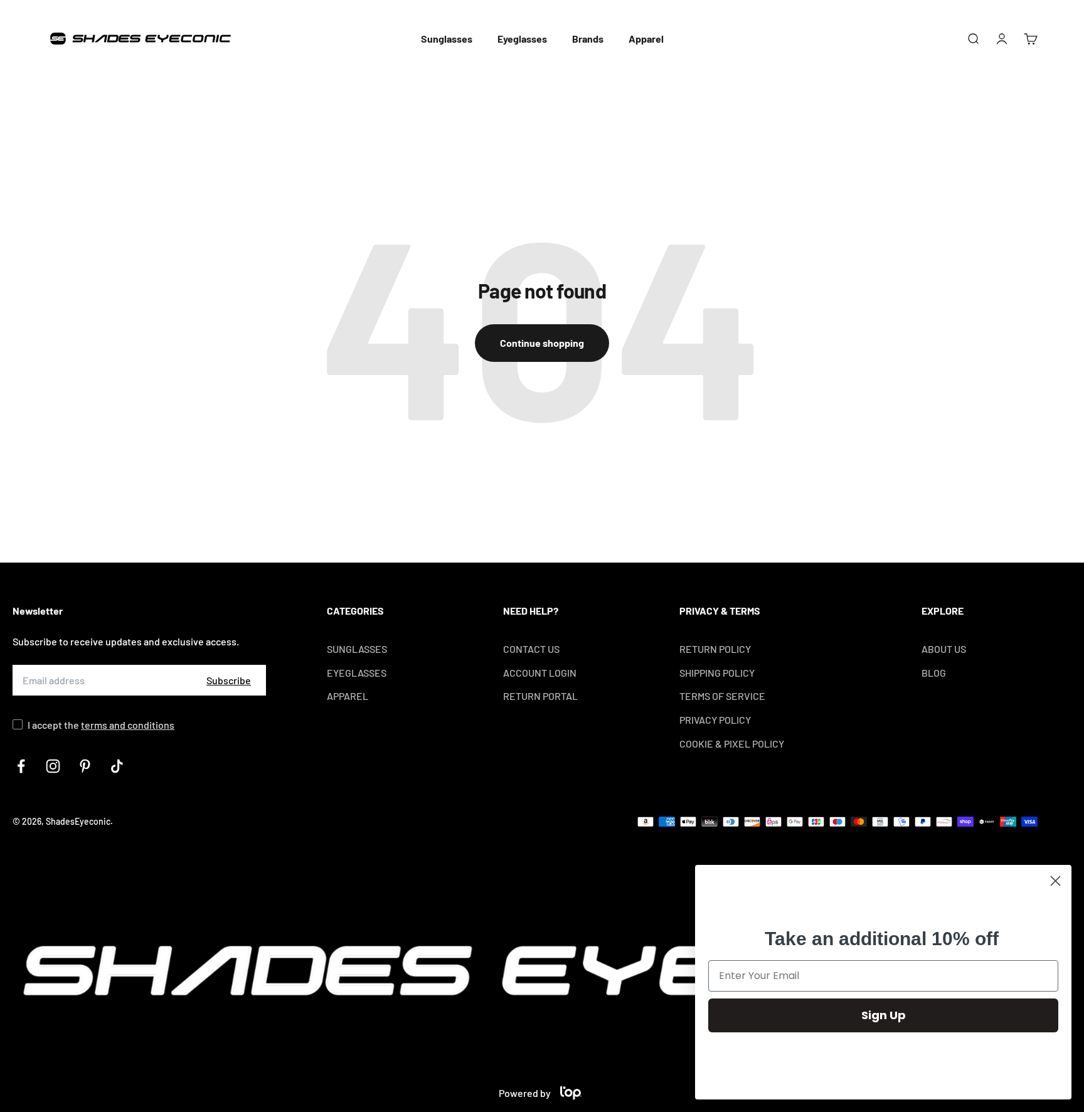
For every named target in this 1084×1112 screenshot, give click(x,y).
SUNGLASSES (357, 649)
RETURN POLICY (715, 649)
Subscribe (228, 680)
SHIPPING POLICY (717, 673)
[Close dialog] (1055, 881)
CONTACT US (531, 649)
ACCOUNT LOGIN (540, 673)
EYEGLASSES (356, 673)
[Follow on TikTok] (117, 766)
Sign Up (883, 1015)
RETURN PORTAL (540, 696)
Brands (587, 39)
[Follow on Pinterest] (85, 766)
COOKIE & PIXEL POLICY (731, 743)
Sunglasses (446, 39)
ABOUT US (944, 649)
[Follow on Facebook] (21, 766)
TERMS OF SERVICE (722, 696)
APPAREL (347, 696)
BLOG (934, 673)
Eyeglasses (522, 39)
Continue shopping (542, 343)
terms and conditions (127, 725)
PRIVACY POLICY (715, 720)
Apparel (646, 39)
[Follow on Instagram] (53, 766)
